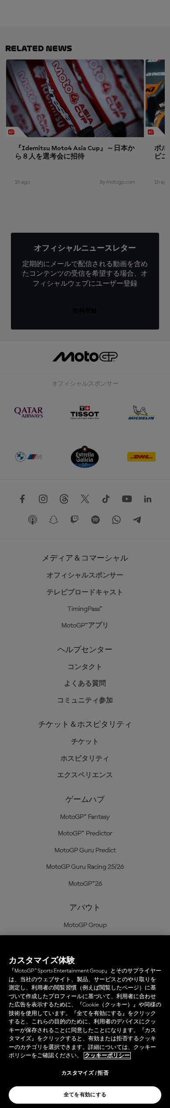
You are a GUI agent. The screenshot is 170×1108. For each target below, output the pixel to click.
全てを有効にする (85, 1095)
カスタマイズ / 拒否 (85, 1073)
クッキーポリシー (107, 1056)
